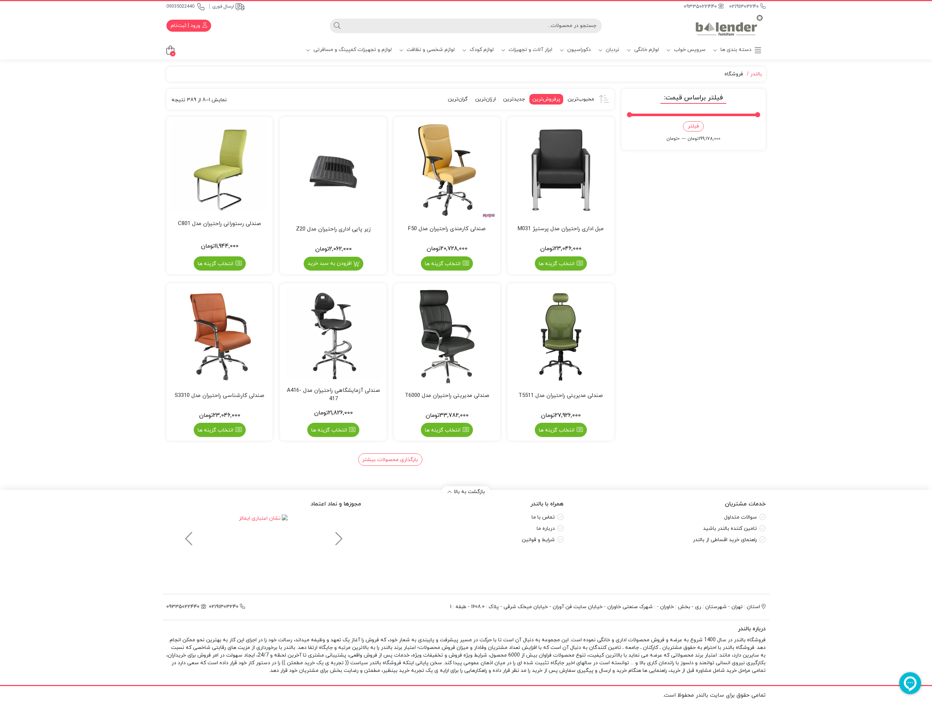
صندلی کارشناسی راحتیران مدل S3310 (219, 395)
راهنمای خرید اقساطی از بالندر (725, 539)
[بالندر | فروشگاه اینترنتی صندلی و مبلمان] (729, 26)
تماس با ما (543, 517)
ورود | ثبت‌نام (186, 25)
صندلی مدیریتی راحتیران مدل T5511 (560, 395)
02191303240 (744, 6)
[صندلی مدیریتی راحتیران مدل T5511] (560, 336)
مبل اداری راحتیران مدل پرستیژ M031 (561, 229)
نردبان (611, 49)
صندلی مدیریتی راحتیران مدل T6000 (447, 395)
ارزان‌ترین (485, 99)
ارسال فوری (223, 6)
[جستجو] (337, 26)
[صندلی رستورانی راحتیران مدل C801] (219, 166)
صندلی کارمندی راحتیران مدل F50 (447, 229)
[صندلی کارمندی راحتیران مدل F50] (447, 170)
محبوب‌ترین (581, 99)
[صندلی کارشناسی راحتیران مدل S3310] (219, 336)
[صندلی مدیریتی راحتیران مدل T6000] (447, 336)
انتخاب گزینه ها (556, 263)
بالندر (756, 74)
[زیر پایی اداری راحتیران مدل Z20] (333, 170)
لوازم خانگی (646, 49)
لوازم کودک (481, 49)
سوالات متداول (740, 517)
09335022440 (180, 6)
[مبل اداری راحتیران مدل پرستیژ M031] (560, 170)
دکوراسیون (578, 49)
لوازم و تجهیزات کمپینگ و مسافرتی (352, 49)
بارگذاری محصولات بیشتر (390, 459)
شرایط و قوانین (538, 539)
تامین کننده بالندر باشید (730, 528)
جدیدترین (514, 99)
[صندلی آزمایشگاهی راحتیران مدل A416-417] (333, 333)
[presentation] (338, 535)
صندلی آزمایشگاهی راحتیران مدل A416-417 (333, 395)
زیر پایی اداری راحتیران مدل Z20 (333, 229)
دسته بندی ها (735, 49)
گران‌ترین (458, 99)
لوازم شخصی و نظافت (430, 49)
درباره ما (546, 528)
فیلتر (693, 126)
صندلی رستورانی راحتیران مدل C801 (219, 224)
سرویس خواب (689, 49)
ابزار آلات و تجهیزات (529, 49)
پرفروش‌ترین (546, 99)
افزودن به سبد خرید (330, 263)
